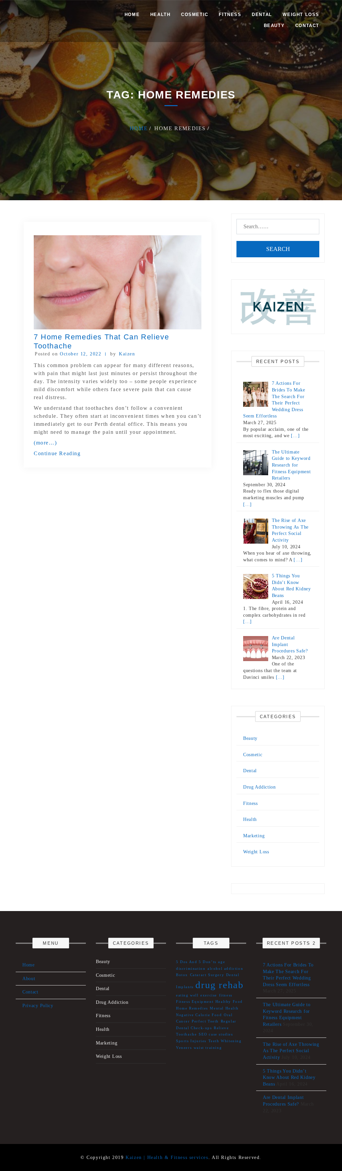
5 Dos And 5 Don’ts (196, 962)
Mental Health (224, 1008)
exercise (208, 995)
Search (278, 249)
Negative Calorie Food (199, 1015)
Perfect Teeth (205, 1021)
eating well (187, 995)
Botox (182, 975)
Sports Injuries (191, 1041)
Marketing (254, 835)
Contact (307, 25)
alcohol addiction (225, 968)
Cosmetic (194, 14)
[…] (295, 435)
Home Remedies (192, 1008)
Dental (262, 14)
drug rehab (219, 984)
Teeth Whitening (225, 1041)
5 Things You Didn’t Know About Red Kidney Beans (289, 1078)
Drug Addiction (259, 787)
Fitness (230, 14)
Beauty (274, 25)
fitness (225, 995)
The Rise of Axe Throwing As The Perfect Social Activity (291, 1051)
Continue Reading (57, 453)
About (28, 978)
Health (160, 14)
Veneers (184, 1048)
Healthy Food (229, 1001)
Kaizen (127, 353)
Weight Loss (301, 14)
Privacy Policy (37, 1005)
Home (132, 14)
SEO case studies (216, 1034)
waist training (208, 1048)
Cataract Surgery (207, 975)
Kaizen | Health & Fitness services (167, 1157)
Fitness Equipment (194, 1001)
